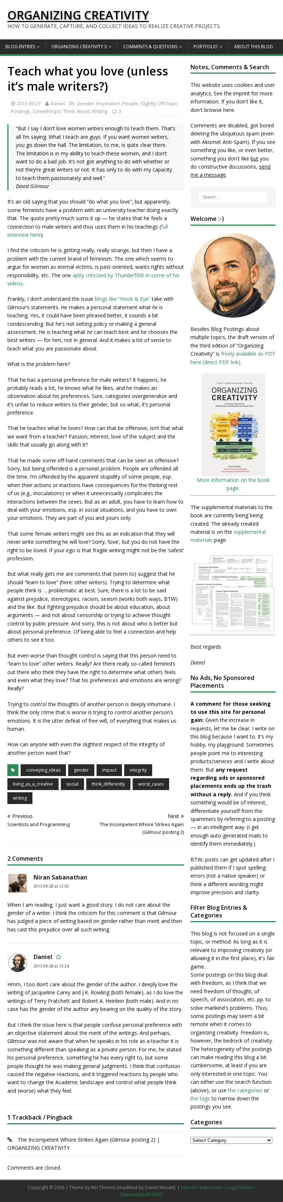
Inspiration (108, 103)
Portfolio (205, 46)
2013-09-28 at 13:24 (51, 966)
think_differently (108, 784)
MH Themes (103, 1187)
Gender (85, 103)
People (130, 103)
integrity (138, 770)
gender (81, 770)
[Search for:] (233, 197)
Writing (99, 111)
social (72, 784)
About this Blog (253, 46)
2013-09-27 (29, 103)
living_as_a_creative (33, 784)
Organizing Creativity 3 (79, 46)
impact (109, 770)
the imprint (237, 93)
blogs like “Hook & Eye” (122, 298)
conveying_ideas (43, 770)
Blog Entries (20, 46)
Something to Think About (61, 111)
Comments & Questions (150, 46)
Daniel (57, 103)
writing (20, 798)
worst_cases (151, 784)
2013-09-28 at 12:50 (51, 886)
